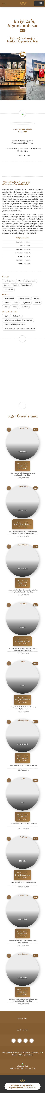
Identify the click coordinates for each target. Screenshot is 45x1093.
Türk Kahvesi (8, 289)
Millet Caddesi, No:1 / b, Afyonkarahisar (23, 824)
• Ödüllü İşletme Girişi (25, 1055)
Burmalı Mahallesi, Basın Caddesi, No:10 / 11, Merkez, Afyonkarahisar (23, 649)
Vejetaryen (26, 303)
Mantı (20, 281)
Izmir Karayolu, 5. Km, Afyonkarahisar (23, 882)
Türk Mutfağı (9, 298)
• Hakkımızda (14, 1053)
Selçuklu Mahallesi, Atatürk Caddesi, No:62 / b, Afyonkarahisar (23, 708)
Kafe (6, 307)
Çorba (15, 303)
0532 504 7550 (30, 1068)
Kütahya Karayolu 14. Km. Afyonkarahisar (23, 765)
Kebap (36, 298)
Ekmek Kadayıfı (26, 285)
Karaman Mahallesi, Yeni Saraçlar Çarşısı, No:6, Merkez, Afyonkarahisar (23, 1000)
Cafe (7, 316)
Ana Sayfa (6, 1053)
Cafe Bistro (17, 316)
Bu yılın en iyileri (22, 1030)
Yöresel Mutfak (24, 298)
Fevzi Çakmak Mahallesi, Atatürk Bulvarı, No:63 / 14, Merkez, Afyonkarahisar (23, 532)
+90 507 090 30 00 (16, 1068)
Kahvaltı (38, 303)
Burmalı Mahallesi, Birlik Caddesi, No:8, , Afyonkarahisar (23, 941)
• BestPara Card (36, 1053)
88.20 (22, 30)
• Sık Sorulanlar (25, 1053)
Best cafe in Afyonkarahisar (15, 324)
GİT (40, 3)
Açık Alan (24, 307)
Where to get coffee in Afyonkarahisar (19, 320)
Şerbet (6, 285)
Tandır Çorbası (9, 281)
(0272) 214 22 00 (24, 155)
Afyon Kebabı (31, 281)
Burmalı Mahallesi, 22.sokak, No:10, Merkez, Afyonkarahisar (23, 474)
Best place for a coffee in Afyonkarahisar (20, 329)
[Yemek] (9, 430)
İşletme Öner (22, 1018)
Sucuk (14, 285)
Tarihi (15, 307)
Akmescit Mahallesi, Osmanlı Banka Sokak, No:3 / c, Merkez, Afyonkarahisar (23, 591)
